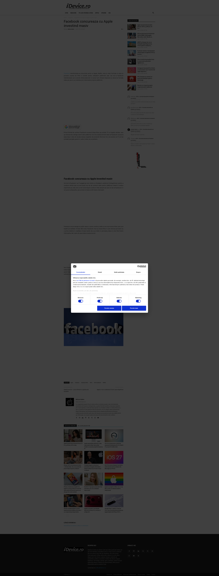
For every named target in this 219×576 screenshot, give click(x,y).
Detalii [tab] (100, 272)
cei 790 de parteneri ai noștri (86, 280)
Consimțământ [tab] (80, 272)
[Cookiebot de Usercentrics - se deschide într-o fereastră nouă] (138, 266)
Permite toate (134, 308)
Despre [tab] (138, 272)
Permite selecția (109, 308)
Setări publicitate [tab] (119, 272)
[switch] (99, 301)
